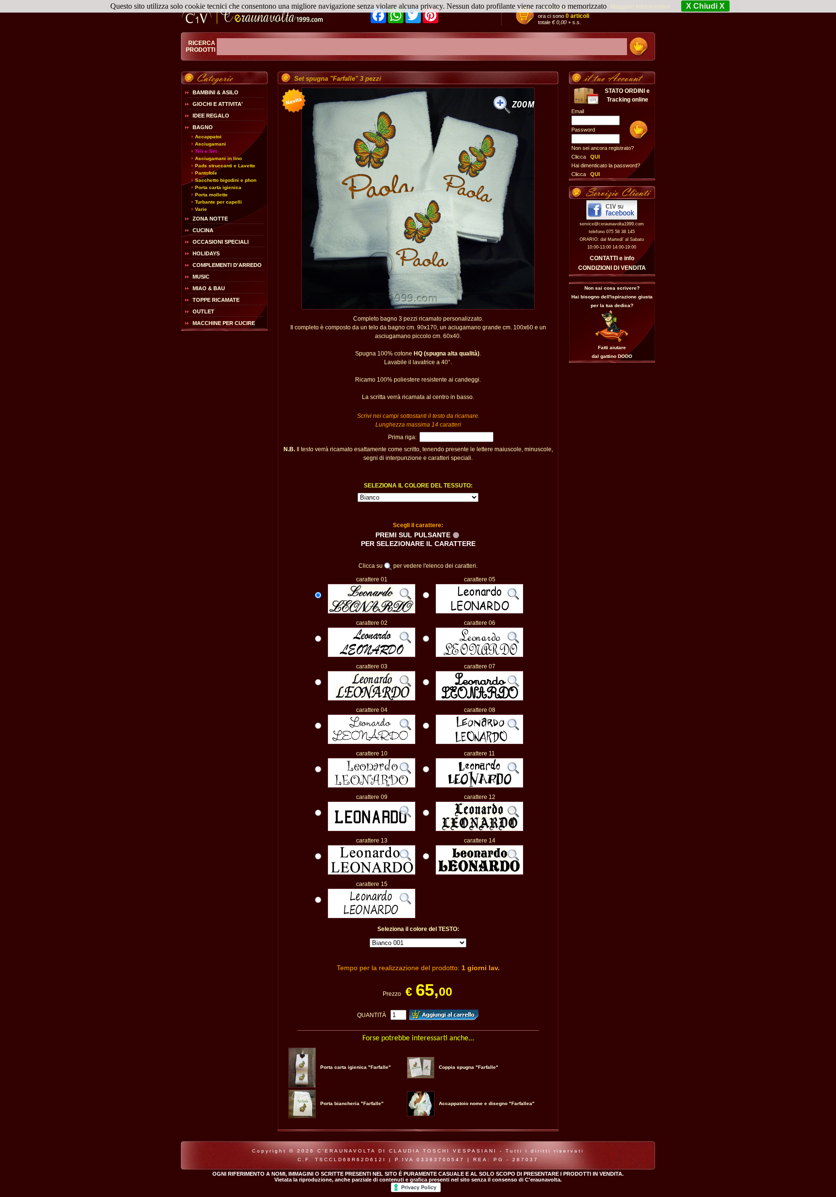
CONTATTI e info (612, 258)
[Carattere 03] (372, 698)
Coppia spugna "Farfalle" (468, 1067)
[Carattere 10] (372, 786)
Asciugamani (210, 144)
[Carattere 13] (372, 873)
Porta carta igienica (218, 187)
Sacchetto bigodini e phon (225, 180)
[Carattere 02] (372, 655)
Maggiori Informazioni (640, 6)
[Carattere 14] (479, 873)
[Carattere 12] (479, 829)
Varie (201, 209)
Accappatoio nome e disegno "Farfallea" (487, 1103)
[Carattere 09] (372, 829)
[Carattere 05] (479, 611)
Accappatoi (208, 136)
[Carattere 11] (479, 786)
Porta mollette (211, 194)
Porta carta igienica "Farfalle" (355, 1067)
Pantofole (206, 173)
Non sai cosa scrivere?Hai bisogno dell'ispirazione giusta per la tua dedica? (612, 296)
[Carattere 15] (372, 916)
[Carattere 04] (372, 742)
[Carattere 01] (372, 611)
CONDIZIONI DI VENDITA (612, 268)
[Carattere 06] (479, 655)
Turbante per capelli (218, 202)
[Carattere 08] (479, 742)
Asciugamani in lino (218, 158)
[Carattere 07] (479, 698)
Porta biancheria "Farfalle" (352, 1103)
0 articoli (577, 16)
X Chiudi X (705, 6)
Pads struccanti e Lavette (225, 165)
